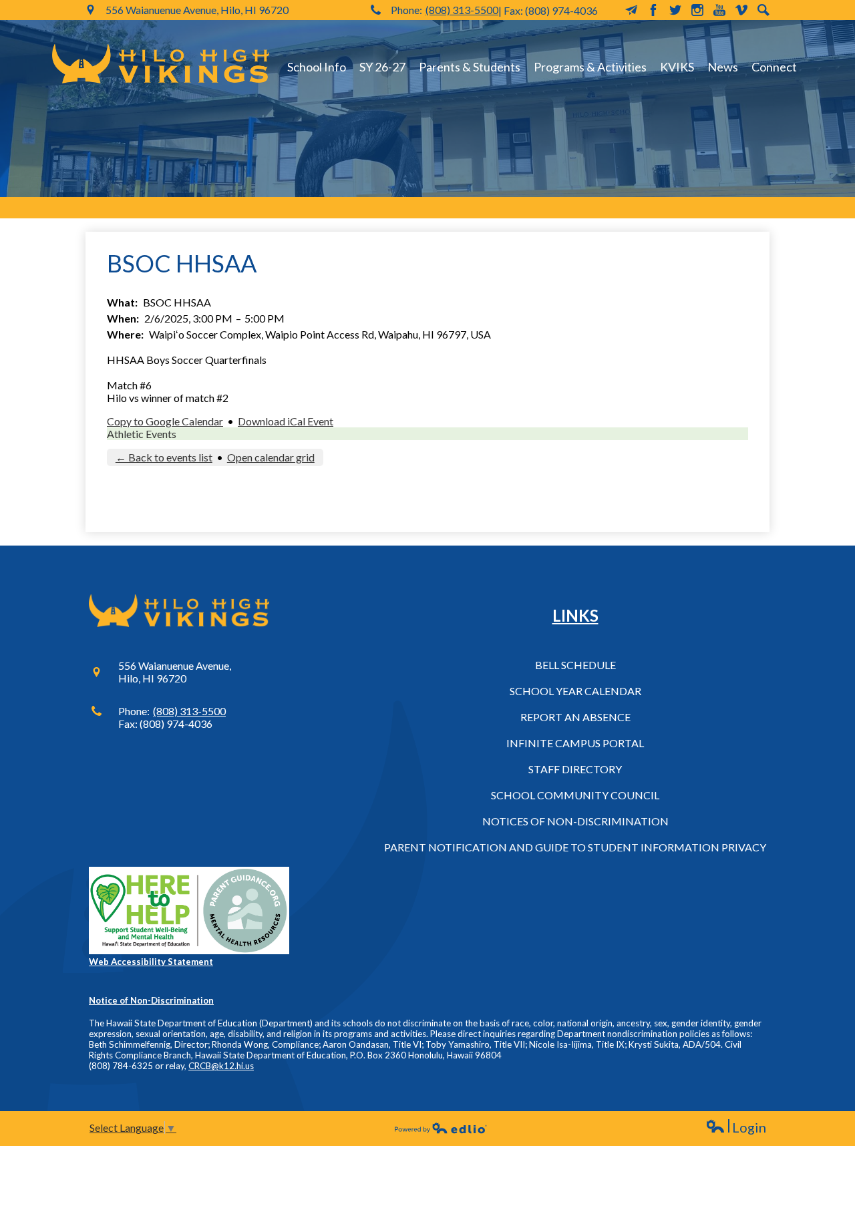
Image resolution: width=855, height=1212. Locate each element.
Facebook (653, 10)
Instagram (697, 10)
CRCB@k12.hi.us (221, 1065)
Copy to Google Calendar (165, 421)
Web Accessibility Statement (151, 961)
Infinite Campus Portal (575, 743)
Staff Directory (575, 769)
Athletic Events (141, 433)
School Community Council (575, 795)
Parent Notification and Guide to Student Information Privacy (575, 847)
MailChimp (631, 10)
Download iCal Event (285, 421)
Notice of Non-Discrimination (151, 1000)
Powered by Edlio (441, 1128)
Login (735, 1127)
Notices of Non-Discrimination (575, 821)
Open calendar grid (271, 457)
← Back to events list (164, 457)
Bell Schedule (575, 664)
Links (575, 615)
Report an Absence (575, 717)
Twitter (675, 10)
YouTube (719, 10)
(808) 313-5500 (461, 9)
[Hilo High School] (160, 63)
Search (763, 10)
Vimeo (741, 10)
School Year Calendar (575, 690)
